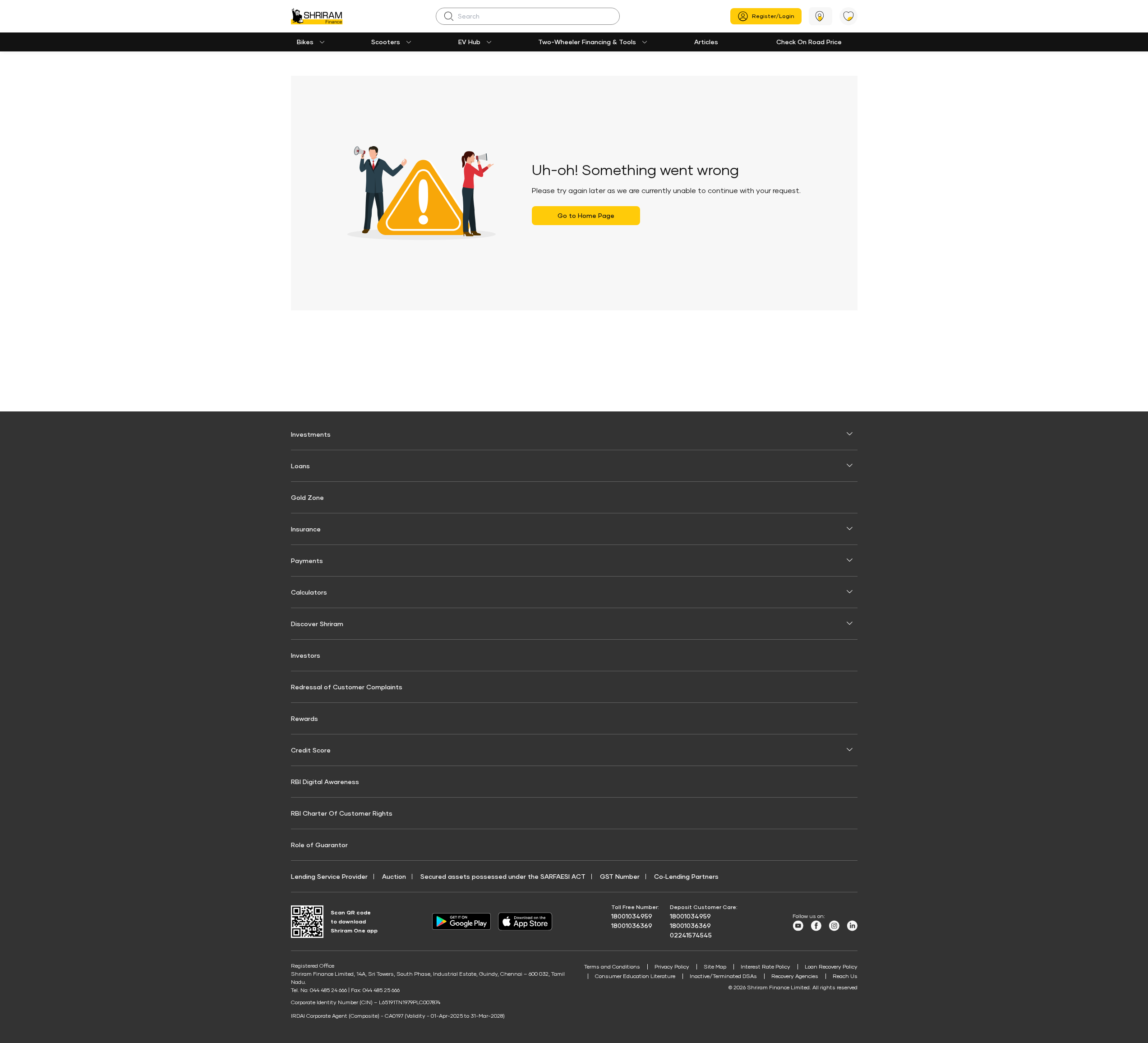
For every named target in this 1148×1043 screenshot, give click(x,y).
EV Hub (469, 42)
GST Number (620, 876)
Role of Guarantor (319, 845)
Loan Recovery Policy (831, 966)
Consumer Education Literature (635, 976)
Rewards (304, 718)
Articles (706, 42)
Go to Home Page (586, 215)
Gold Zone (307, 497)
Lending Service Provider (329, 876)
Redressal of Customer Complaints (346, 687)
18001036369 (631, 925)
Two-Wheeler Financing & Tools (587, 42)
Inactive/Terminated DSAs (723, 976)
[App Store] (527, 921)
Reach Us (845, 976)
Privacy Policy (672, 966)
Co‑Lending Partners (686, 876)
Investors (305, 655)
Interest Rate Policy (765, 966)
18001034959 (631, 916)
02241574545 (691, 935)
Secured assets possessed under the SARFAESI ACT (503, 876)
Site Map (715, 966)
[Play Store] (461, 921)
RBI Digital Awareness (325, 781)
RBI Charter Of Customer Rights (341, 813)
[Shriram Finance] (317, 16)
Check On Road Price (809, 42)
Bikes (305, 42)
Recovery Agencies (794, 976)
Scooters (385, 42)
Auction (394, 876)
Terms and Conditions (612, 966)
